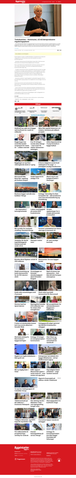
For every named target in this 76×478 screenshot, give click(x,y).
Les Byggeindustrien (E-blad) (46, 1)
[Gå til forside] (20, 1)
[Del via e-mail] (60, 50)
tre (20, 99)
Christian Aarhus (38, 452)
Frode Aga (39, 451)
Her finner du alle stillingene (38, 115)
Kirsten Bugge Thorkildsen (54, 452)
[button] (16, 109)
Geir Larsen (55, 453)
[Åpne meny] (59, 1)
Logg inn (53, 1)
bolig (32, 99)
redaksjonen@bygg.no (37, 454)
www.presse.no (47, 462)
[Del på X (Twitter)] (59, 50)
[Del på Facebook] (58, 50)
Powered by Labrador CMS (38, 476)
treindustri (17, 99)
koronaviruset (24, 99)
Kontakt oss (48, 455)
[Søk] (56, 1)
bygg (29, 99)
